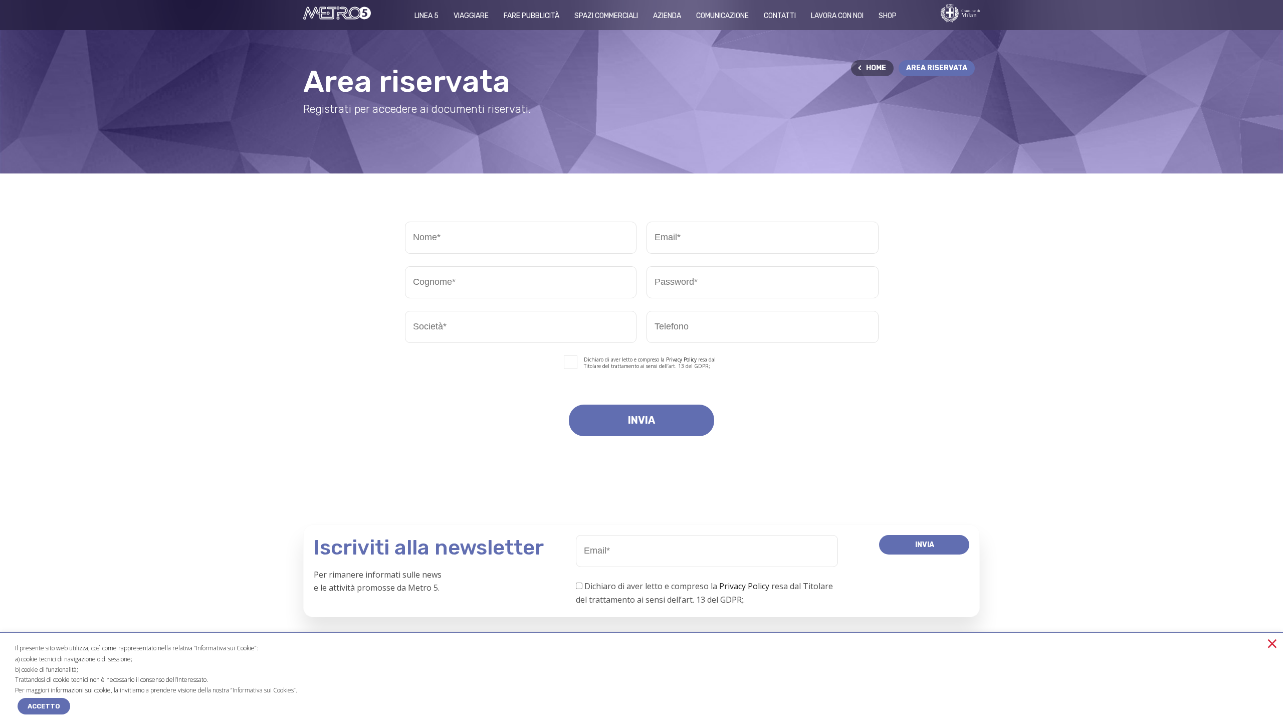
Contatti (780, 16)
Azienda (667, 16)
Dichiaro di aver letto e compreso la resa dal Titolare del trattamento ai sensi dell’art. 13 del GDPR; (650, 363)
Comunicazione (722, 16)
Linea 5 (426, 16)
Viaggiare (471, 16)
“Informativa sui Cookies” (263, 690)
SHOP (888, 16)
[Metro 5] (337, 16)
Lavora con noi (837, 16)
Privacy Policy (681, 359)
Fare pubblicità (531, 16)
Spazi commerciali (606, 16)
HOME (876, 68)
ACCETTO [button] (44, 706)
